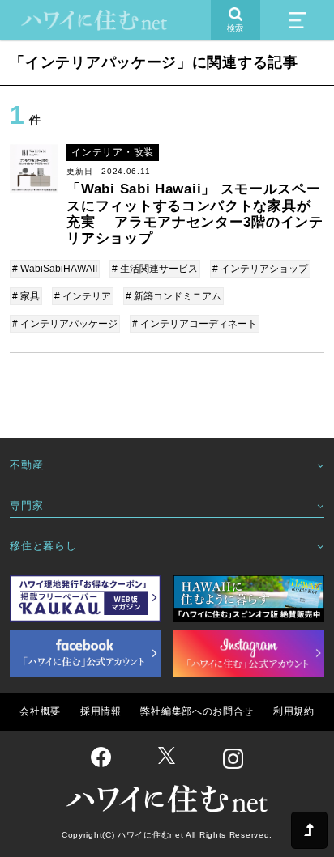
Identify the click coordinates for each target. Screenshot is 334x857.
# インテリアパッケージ (65, 323)
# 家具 (26, 296)
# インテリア (82, 296)
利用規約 (294, 711)
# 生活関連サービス (155, 268)
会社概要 (40, 711)
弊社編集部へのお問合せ (197, 711)
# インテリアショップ (260, 268)
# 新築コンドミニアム (173, 296)
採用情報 (101, 711)
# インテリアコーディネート (194, 323)
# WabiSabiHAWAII (54, 268)
